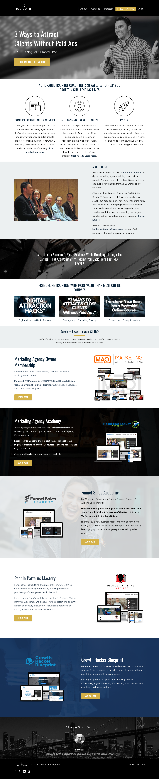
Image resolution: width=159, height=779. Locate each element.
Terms (131, 764)
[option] (79, 738)
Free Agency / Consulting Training (79, 320)
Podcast (108, 8)
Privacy (141, 764)
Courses (95, 8)
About (83, 8)
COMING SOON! (90, 695)
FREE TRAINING (125, 8)
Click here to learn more (83, 156)
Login (141, 8)
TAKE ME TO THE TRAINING (32, 62)
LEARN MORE (23, 397)
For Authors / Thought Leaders (124, 320)
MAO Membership (61, 427)
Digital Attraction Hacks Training (35, 320)
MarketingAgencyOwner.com (107, 229)
